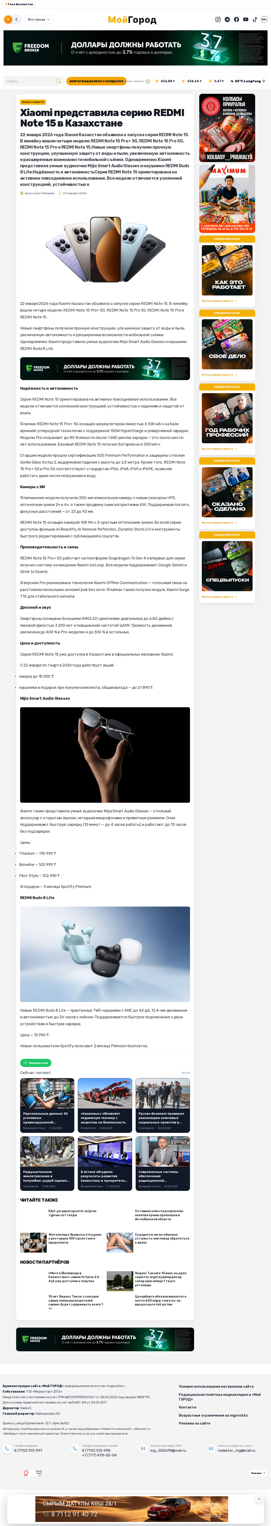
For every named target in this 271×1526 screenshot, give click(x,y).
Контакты (187, 1407)
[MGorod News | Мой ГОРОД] (135, 19)
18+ (264, 19)
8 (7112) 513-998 (96, 1450)
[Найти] (58, 81)
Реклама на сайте (194, 1423)
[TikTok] (255, 19)
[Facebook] (236, 19)
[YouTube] (245, 19)
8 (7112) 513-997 (28, 1450)
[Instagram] (218, 19)
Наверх (256, 1473)
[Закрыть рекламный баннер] (259, 1499)
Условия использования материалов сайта (216, 1386)
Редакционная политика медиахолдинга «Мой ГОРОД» (220, 1397)
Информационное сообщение (96, 81)
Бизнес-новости (33, 102)
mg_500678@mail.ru (168, 1450)
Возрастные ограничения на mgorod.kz (213, 1415)
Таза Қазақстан (19, 4)
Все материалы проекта (217, 301)
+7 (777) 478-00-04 (99, 1455)
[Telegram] (227, 19)
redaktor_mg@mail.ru (236, 1450)
